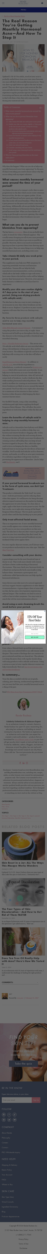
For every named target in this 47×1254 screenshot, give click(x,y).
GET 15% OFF (34, 637)
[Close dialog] (44, 611)
